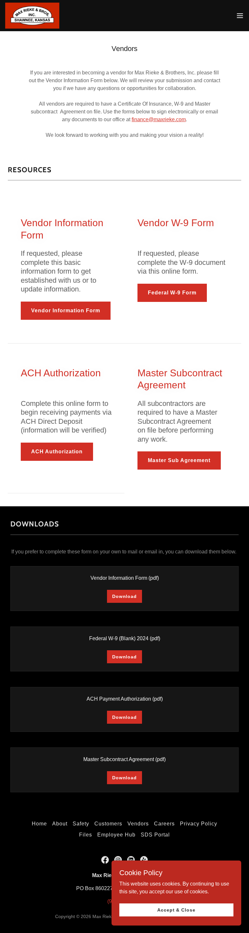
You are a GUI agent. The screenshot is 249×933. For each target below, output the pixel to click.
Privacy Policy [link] (198, 823)
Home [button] (39, 823)
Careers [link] (164, 823)
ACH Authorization (57, 451)
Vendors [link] (138, 823)
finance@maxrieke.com (159, 119)
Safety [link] (81, 823)
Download (124, 596)
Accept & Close (176, 909)
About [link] (59, 823)
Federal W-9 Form (172, 292)
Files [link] (85, 834)
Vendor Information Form (65, 310)
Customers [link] (108, 823)
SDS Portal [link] (155, 834)
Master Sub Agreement (179, 460)
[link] (32, 16)
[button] (239, 15)
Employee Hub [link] (116, 834)
